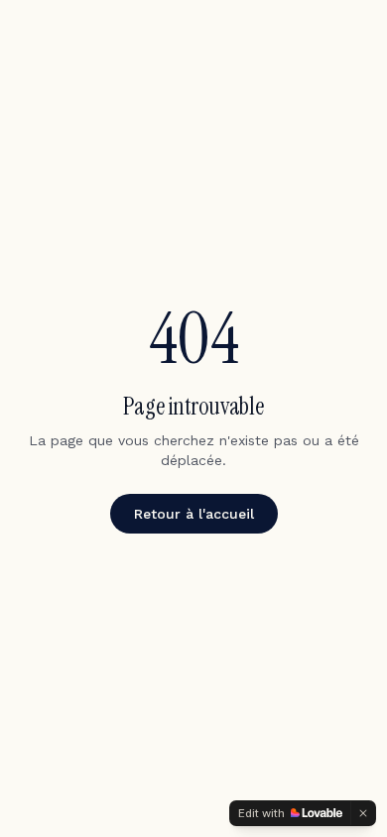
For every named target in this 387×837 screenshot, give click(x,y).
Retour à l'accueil (194, 514)
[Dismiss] (363, 813)
